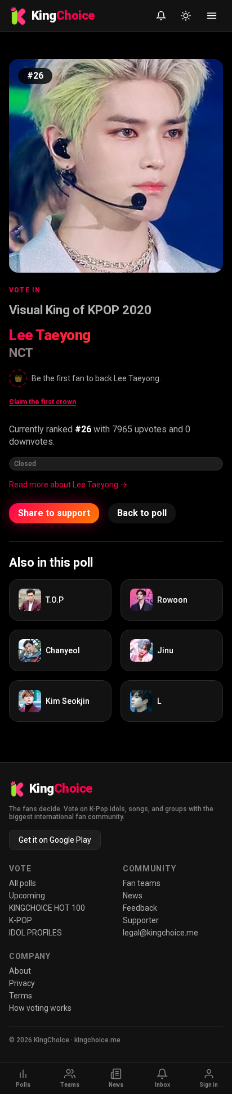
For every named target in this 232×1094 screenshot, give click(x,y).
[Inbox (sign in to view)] (161, 16)
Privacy (22, 983)
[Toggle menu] (211, 15)
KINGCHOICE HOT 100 (47, 907)
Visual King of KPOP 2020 (80, 310)
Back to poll (142, 513)
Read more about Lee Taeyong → (68, 484)
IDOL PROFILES (35, 932)
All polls (22, 883)
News (132, 895)
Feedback (140, 907)
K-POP (20, 920)
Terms (20, 995)
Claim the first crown (42, 402)
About (20, 970)
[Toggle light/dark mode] (186, 16)
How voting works (40, 1007)
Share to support (54, 513)
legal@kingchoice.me (160, 932)
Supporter (141, 920)
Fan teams (141, 883)
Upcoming (27, 895)
